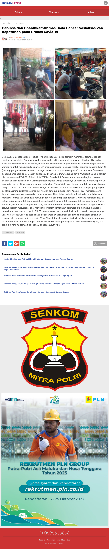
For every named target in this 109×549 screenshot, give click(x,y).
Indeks (91, 12)
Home (4, 23)
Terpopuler (54, 12)
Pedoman (51, 540)
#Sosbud (20, 232)
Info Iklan (61, 540)
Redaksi (42, 540)
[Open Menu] (106, 3)
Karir (68, 540)
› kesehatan (12, 23)
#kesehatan (8, 232)
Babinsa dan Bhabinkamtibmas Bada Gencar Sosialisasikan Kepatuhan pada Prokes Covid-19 (52, 30)
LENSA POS (61, 543)
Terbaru (18, 12)
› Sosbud (20, 23)
